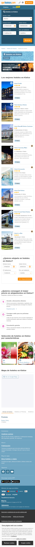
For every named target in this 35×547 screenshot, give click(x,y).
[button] (29, 2)
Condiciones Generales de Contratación (11, 521)
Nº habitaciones (7, 30)
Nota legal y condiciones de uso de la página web (14, 512)
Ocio (14, 7)
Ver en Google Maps (11, 376)
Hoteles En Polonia (12, 48)
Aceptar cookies (25, 543)
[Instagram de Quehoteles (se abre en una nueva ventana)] (8, 472)
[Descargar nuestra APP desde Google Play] (6, 481)
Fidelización (5, 446)
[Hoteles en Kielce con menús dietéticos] (26, 353)
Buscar (28, 40)
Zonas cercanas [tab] (7, 411)
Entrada (7, 22)
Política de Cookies (6, 516)
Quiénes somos (7, 434)
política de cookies (21, 539)
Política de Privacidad (18, 516)
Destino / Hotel (6, 15)
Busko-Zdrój (5, 420)
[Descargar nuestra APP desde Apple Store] (15, 481)
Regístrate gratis (11, 309)
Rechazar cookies (9, 543)
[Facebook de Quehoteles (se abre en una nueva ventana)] (3, 472)
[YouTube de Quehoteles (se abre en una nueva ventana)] (12, 472)
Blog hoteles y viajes (9, 459)
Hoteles (3, 48)
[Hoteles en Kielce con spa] (9, 353)
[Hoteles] (7, 2)
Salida (22, 22)
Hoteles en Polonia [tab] (20, 411)
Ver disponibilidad (25, 279)
